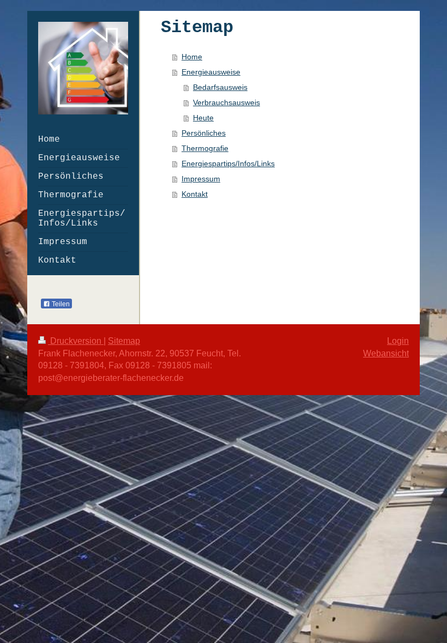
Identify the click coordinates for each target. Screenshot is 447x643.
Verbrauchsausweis (226, 102)
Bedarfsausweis (220, 87)
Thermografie (205, 148)
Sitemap (124, 340)
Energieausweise (211, 72)
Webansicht (386, 353)
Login (398, 340)
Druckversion (76, 340)
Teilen (60, 304)
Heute (203, 117)
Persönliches (204, 133)
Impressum (201, 178)
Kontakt (195, 194)
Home (192, 56)
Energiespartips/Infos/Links (228, 163)
